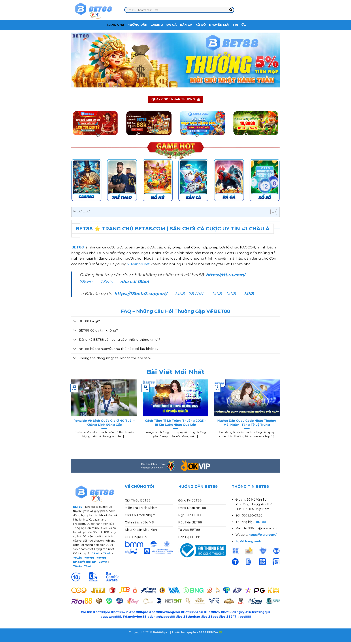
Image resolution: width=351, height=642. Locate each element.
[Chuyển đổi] (74, 321)
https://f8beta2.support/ (140, 293)
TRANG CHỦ (114, 25)
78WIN (195, 293)
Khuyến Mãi (219, 25)
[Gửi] (231, 10)
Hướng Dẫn (137, 25)
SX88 (51, 639)
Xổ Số (201, 25)
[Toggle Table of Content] (272, 212)
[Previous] (70, 413)
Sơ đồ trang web (248, 541)
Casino (157, 25)
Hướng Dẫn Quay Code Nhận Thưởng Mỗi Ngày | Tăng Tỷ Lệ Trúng (246, 422)
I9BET (17, 639)
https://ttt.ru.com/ (226, 274)
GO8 (85, 639)
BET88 (77, 247)
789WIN (74, 639)
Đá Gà (171, 25)
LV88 (61, 639)
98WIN (5, 639)
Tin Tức (239, 25)
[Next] (280, 413)
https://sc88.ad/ (84, 562)
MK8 (180, 293)
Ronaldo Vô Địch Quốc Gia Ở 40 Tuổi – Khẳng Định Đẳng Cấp (104, 422)
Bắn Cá (186, 25)
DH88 (40, 639)
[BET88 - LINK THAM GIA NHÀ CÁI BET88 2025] (95, 10)
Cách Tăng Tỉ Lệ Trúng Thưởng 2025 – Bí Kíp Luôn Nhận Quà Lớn (175, 422)
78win (86, 281)
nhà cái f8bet (134, 281)
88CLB (29, 639)
